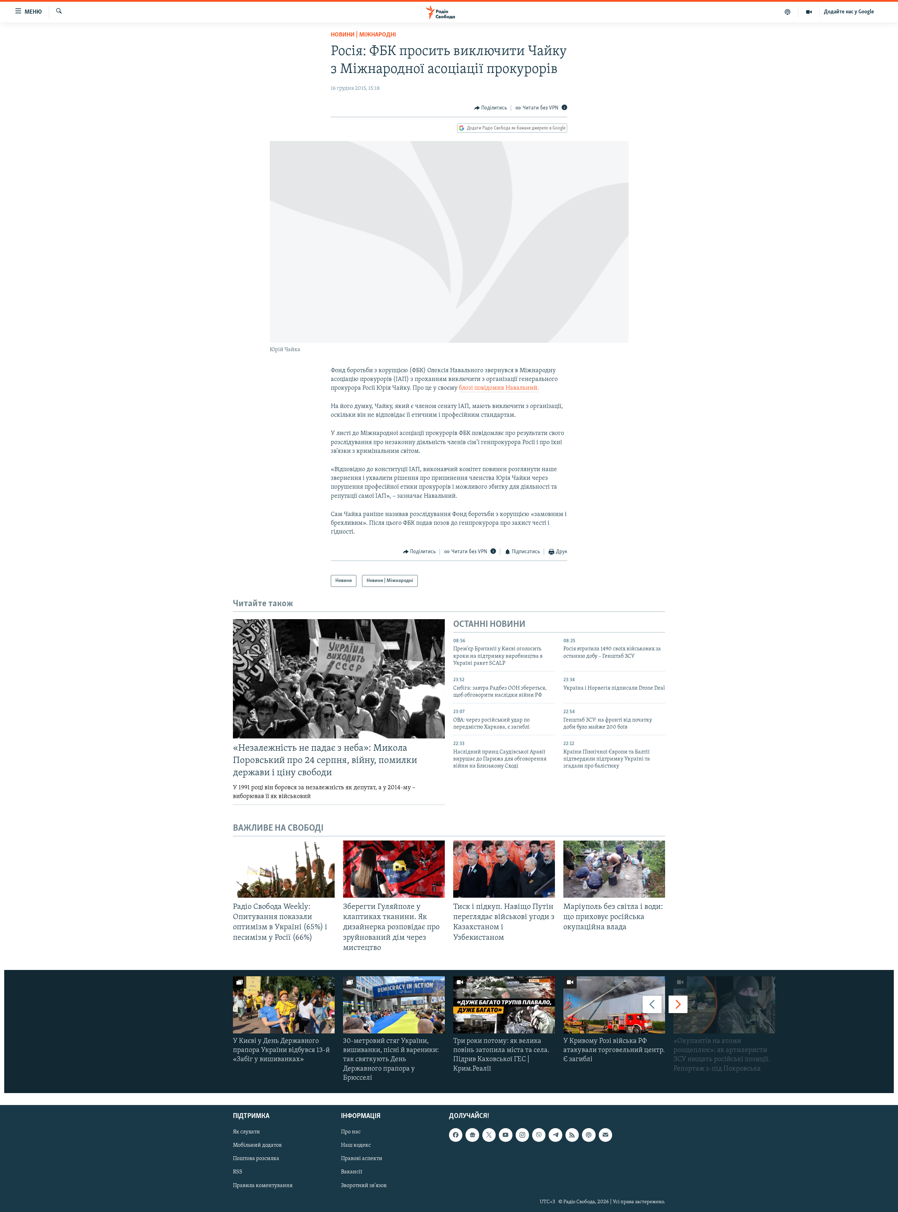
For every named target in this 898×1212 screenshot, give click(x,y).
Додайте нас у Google (849, 12)
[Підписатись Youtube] (505, 1134)
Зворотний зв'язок (364, 1185)
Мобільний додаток (257, 1145)
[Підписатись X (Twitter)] (489, 1134)
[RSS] (572, 1134)
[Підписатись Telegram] (555, 1134)
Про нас (351, 1132)
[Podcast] (588, 1134)
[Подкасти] (787, 12)
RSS (237, 1172)
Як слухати (246, 1132)
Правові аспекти (361, 1158)
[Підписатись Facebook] (455, 1134)
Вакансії (351, 1172)
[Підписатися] (605, 1134)
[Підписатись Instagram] (522, 1134)
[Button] (490, 108)
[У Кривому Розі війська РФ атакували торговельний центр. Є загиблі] (614, 1004)
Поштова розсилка (256, 1158)
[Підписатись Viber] (538, 1134)
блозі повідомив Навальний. (499, 388)
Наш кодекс (356, 1145)
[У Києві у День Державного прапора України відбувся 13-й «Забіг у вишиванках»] (284, 1004)
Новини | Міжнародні (363, 35)
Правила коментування (263, 1185)
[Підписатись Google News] (472, 1134)
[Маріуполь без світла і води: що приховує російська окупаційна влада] (614, 869)
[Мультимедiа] (809, 12)
